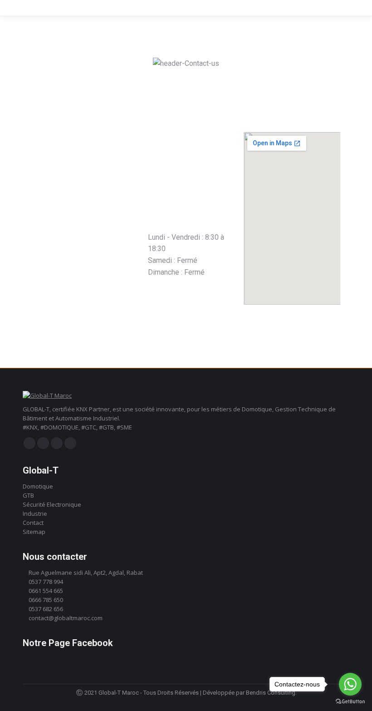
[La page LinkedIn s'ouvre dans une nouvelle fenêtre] (57, 443)
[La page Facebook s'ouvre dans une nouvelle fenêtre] (29, 443)
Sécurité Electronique (52, 504)
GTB (28, 495)
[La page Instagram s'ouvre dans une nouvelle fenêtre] (43, 443)
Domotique (38, 486)
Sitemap (34, 532)
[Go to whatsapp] (350, 684)
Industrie (35, 513)
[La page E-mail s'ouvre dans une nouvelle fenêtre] (70, 443)
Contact (33, 522)
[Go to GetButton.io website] (350, 702)
